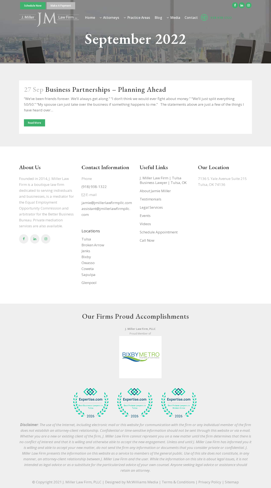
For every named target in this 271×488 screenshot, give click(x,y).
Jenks (86, 250)
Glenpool (89, 282)
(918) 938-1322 (94, 186)
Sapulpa (88, 274)
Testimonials (150, 199)
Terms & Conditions (178, 482)
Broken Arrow (93, 245)
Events (145, 215)
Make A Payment (61, 5)
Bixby (86, 256)
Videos (145, 224)
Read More (34, 123)
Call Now (147, 240)
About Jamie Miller (155, 191)
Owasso (88, 262)
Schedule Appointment (159, 232)
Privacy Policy (209, 482)
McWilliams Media (142, 482)
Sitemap (232, 482)
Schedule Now (32, 5)
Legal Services (151, 207)
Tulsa (86, 239)
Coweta (88, 268)
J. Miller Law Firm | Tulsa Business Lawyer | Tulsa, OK (163, 180)
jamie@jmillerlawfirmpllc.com (107, 202)
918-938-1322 (221, 17)
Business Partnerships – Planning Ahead (105, 89)
